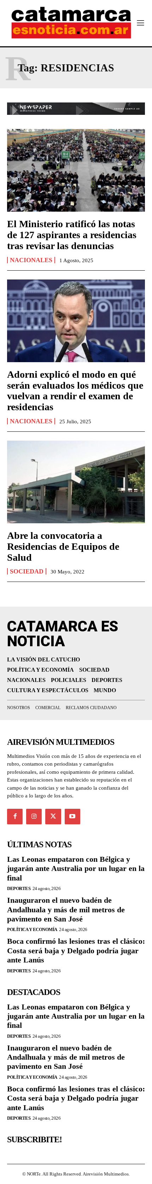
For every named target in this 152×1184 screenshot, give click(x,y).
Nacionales (31, 260)
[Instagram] (34, 816)
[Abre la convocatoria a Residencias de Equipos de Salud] (76, 482)
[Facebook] (15, 816)
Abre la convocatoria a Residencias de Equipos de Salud (63, 546)
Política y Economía (32, 929)
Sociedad (26, 571)
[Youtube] (72, 816)
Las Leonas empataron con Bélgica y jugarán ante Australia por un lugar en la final (76, 868)
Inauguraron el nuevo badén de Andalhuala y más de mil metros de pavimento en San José (66, 909)
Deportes (18, 888)
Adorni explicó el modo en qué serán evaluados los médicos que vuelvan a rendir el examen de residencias (75, 390)
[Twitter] (53, 816)
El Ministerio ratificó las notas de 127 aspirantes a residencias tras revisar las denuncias (71, 234)
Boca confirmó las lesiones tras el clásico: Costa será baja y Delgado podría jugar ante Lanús (76, 950)
